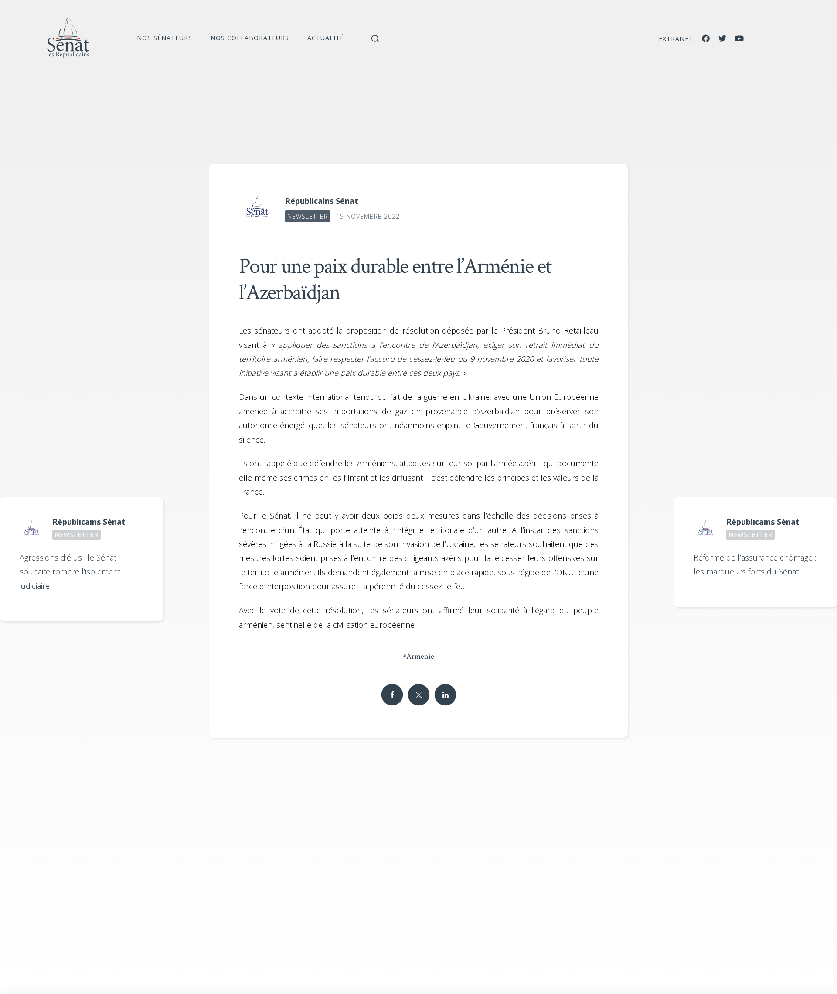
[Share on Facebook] (392, 695)
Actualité (325, 38)
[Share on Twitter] (418, 695)
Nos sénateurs (164, 38)
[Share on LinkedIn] (445, 695)
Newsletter (307, 216)
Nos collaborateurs (250, 38)
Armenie (418, 656)
